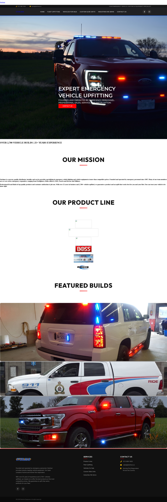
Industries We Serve (90, 475)
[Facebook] (144, 12)
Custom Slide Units (90, 471)
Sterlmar (2, 2)
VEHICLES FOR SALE (70, 12)
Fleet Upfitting (88, 465)
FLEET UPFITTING (53, 12)
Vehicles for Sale (89, 468)
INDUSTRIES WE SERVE (106, 12)
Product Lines (88, 461)
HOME (42, 12)
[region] (83, 77)
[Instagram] (149, 12)
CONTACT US (121, 12)
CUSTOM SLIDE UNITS (87, 12)
